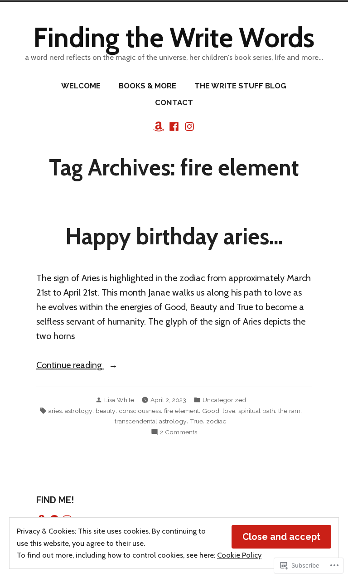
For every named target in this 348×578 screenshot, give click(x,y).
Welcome (81, 85)
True (196, 421)
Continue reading (70, 365)
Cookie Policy (239, 554)
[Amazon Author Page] (159, 125)
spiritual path (256, 410)
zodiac (216, 421)
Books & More (147, 85)
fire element (181, 410)
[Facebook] (174, 125)
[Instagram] (188, 125)
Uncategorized (224, 399)
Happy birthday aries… (174, 236)
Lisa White (119, 399)
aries (55, 410)
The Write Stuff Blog (240, 85)
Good (210, 410)
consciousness (140, 410)
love (228, 410)
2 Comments (178, 432)
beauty (106, 410)
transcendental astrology (151, 421)
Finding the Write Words (173, 37)
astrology (78, 410)
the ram (289, 410)
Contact (174, 102)
